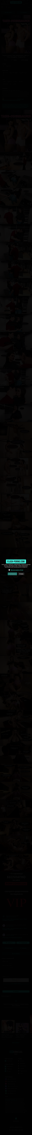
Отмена (21, 573)
